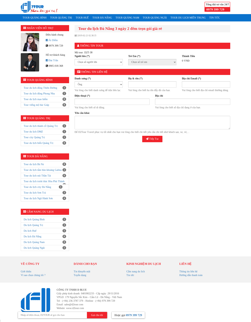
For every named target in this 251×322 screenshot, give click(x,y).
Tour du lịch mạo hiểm (36, 99)
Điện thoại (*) (82, 95)
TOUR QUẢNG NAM (127, 17)
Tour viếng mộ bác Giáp (36, 105)
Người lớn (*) (82, 56)
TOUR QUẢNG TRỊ (61, 17)
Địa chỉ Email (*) (191, 78)
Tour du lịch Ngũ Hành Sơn (38, 198)
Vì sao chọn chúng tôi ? (33, 275)
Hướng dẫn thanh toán (190, 275)
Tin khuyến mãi (82, 271)
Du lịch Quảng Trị (33, 225)
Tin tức (130, 275)
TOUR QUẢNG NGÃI (155, 17)
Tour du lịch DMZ (33, 131)
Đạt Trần (53, 60)
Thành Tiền (188, 56)
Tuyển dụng (80, 275)
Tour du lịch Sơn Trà (35, 192)
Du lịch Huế (30, 230)
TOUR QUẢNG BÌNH (34, 17)
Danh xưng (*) (83, 78)
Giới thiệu (26, 271)
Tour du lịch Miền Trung (188, 17)
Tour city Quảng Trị (34, 137)
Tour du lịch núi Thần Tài (37, 175)
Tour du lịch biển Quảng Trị (38, 143)
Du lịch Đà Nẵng (32, 236)
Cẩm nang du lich (135, 271)
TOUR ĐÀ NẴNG (102, 17)
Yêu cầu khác (82, 113)
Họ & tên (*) (135, 78)
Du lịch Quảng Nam (34, 242)
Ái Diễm (53, 40)
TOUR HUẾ (82, 17)
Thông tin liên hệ (188, 271)
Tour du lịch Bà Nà (34, 164)
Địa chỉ (159, 95)
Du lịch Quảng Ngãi (34, 247)
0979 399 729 (215, 9)
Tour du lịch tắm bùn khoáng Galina (43, 170)
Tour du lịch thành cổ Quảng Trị (41, 126)
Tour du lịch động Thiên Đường (40, 88)
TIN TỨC (214, 17)
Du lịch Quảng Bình (34, 219)
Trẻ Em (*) (134, 56)
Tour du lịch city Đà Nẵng (37, 187)
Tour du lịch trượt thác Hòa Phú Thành (44, 181)
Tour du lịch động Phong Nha (39, 93)
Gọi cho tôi (97, 315)
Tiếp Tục (153, 138)
